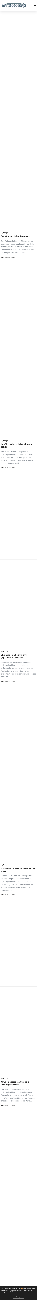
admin (2, 257)
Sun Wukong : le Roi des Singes (15, 236)
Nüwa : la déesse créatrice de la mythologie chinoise (15, 1083)
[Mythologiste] (14, 5)
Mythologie (4, 233)
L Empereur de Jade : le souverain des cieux (18, 869)
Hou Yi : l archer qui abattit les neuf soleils (16, 445)
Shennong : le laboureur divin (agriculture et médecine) (14, 656)
